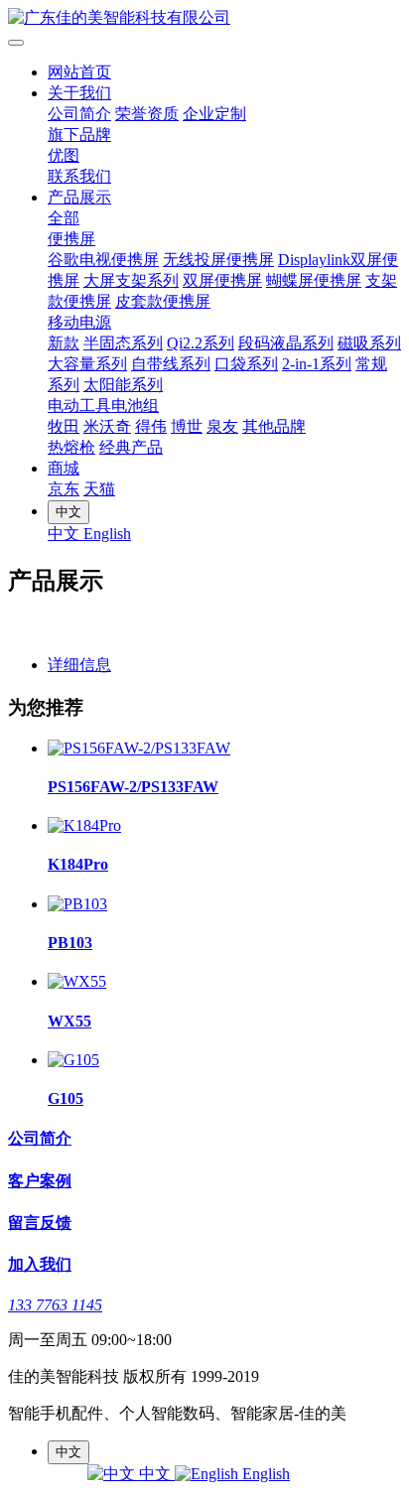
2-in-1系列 (316, 363)
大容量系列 (87, 363)
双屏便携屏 (222, 280)
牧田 (63, 426)
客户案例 (39, 1180)
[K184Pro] (84, 825)
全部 (63, 217)
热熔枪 (71, 447)
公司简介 (79, 113)
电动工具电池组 (103, 405)
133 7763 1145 (55, 1304)
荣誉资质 (147, 113)
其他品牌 (274, 426)
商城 (63, 468)
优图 (63, 155)
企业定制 (214, 113)
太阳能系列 (123, 384)
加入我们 (39, 1264)
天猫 (99, 488)
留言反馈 (39, 1222)
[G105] (73, 1059)
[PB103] (77, 903)
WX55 (69, 1021)
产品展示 (79, 197)
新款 (63, 343)
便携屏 (71, 238)
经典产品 (131, 447)
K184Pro (78, 864)
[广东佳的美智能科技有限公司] (204, 18)
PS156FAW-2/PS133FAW (133, 786)
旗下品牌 (79, 134)
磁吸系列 (369, 343)
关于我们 (79, 92)
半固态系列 (123, 343)
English (107, 533)
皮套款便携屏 (162, 301)
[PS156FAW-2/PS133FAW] (139, 748)
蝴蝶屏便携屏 (313, 280)
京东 (63, 488)
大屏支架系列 (131, 280)
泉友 (222, 426)
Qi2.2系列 (200, 343)
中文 (65, 533)
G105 (65, 1098)
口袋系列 (246, 363)
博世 (187, 426)
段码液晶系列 (286, 343)
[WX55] (77, 981)
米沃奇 (107, 426)
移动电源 (79, 322)
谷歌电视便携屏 (103, 259)
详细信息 (79, 664)
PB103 (70, 942)
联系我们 (79, 176)
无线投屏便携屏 (218, 259)
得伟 (151, 426)
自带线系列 (170, 363)
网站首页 (79, 72)
